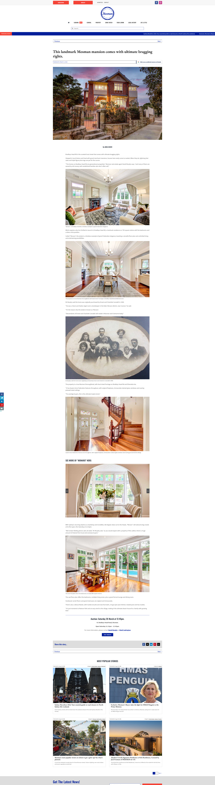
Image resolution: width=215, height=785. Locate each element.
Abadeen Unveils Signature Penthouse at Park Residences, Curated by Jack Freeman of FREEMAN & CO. (135, 760)
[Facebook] (144, 645)
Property (160, 720)
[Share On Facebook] (2, 394)
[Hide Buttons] (1, 411)
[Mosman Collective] (107, 7)
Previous (57, 41)
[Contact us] (2, 408)
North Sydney (94, 667)
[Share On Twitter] (2, 398)
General (99, 667)
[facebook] (156, 2)
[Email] (158, 645)
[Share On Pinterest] (2, 405)
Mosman (94, 720)
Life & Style (103, 667)
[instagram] (160, 2)
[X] (147, 645)
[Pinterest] (155, 645)
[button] (67, 491)
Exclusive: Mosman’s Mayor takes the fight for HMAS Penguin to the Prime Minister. (130, 34)
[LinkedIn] (151, 645)
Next (159, 41)
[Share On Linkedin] (2, 401)
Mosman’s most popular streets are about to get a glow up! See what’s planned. (179, 34)
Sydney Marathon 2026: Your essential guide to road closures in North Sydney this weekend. (77, 34)
